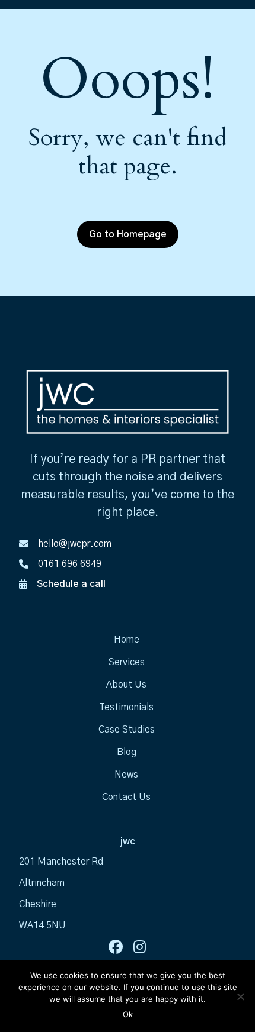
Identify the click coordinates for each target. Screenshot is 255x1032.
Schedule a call (71, 584)
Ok (128, 1014)
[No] (240, 996)
